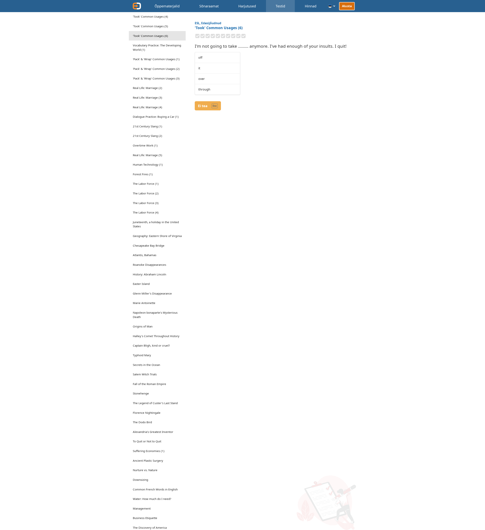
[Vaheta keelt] (332, 6)
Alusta (347, 6)
